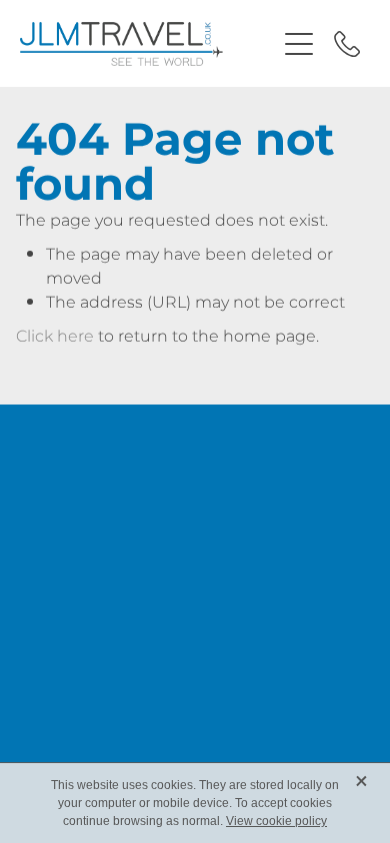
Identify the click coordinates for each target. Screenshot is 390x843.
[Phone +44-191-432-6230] (347, 44)
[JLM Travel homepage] (147, 44)
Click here (55, 337)
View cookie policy (276, 821)
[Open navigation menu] (299, 44)
